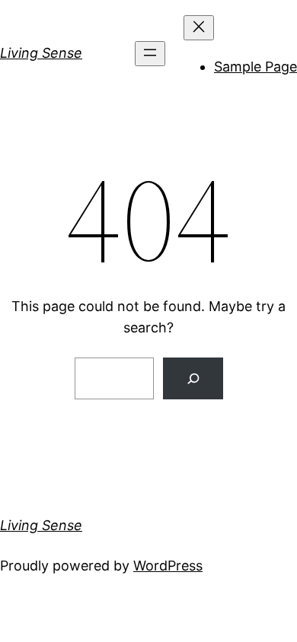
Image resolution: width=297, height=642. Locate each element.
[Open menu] (150, 53)
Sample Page (255, 67)
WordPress (168, 566)
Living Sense (41, 53)
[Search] (193, 378)
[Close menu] (199, 27)
